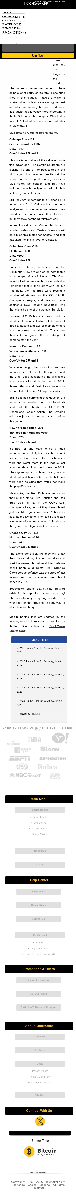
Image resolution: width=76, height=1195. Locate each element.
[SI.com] (50, 752)
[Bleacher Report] (22, 752)
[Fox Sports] (22, 769)
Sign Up (39, 942)
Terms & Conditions (40, 1076)
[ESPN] (19, 761)
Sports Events (39, 834)
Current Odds (39, 817)
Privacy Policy (40, 1071)
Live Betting (39, 822)
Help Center (38, 891)
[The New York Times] (13, 744)
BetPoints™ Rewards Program (38, 1007)
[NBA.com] (34, 743)
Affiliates (40, 1050)
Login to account (40, 948)
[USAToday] (55, 778)
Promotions (14, 33)
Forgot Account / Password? (40, 954)
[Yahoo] (60, 743)
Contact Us (38, 918)
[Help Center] (9, 40)
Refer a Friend (38, 994)
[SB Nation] (52, 761)
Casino (8, 21)
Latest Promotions (38, 980)
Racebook (11, 25)
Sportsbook (13, 17)
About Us (40, 1036)
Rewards (10, 29)
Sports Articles (40, 828)
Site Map (40, 1095)
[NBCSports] (25, 778)
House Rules (38, 905)
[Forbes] (47, 769)
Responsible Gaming (39, 1082)
